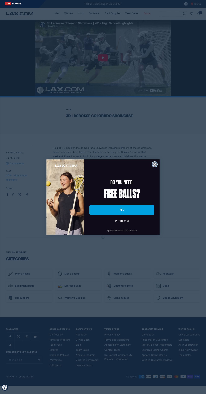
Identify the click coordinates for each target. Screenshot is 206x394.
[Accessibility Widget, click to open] (5, 387)
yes (122, 210)
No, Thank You (122, 221)
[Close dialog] (154, 164)
